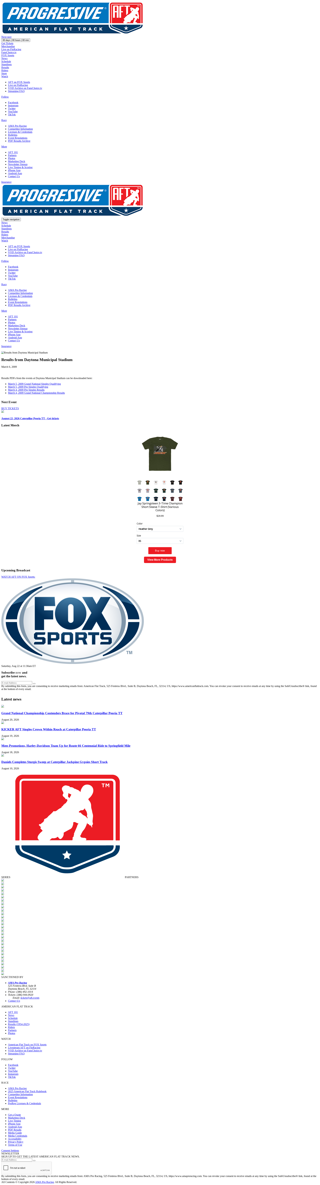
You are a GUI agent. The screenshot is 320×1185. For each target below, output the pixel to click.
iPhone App (14, 170)
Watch (4, 76)
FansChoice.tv (8, 52)
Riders (4, 70)
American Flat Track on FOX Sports (27, 1044)
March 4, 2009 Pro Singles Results (26, 389)
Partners (12, 155)
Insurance (6, 182)
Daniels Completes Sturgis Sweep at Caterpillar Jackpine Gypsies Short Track (54, 762)
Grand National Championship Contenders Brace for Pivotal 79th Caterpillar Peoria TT (61, 713)
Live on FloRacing (11, 49)
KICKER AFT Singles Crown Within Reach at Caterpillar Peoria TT (48, 729)
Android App (15, 173)
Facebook (13, 102)
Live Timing (14, 1120)
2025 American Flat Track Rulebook (27, 1091)
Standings (6, 64)
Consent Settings (10, 1150)
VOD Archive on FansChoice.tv (25, 88)
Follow (5, 96)
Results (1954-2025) (19, 1024)
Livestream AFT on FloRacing (24, 1047)
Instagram (13, 105)
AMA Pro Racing (17, 125)
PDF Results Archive (19, 141)
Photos (11, 158)
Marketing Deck (16, 161)
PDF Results (14, 1129)
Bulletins (12, 134)
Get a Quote (14, 1114)
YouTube (13, 111)
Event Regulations (17, 137)
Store (4, 73)
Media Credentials (17, 1135)
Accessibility (15, 1138)
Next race (6, 36)
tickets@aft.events (29, 997)
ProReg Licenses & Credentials (24, 1103)
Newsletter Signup (18, 164)
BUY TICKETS (10, 408)
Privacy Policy (15, 1141)
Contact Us (14, 176)
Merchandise (8, 46)
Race (4, 120)
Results (5, 67)
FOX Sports (7, 55)
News (4, 58)
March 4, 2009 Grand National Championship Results (36, 392)
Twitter (12, 108)
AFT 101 (13, 152)
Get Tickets (7, 43)
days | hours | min (16, 40)
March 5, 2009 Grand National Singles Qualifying (34, 383)
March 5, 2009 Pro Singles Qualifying (28, 386)
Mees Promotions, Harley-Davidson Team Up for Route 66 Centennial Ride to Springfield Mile (65, 745)
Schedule (6, 61)
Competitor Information (20, 128)
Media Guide (15, 1132)
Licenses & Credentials (20, 131)
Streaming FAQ (16, 91)
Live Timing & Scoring (20, 167)
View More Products (160, 559)
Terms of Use (15, 1144)
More (4, 146)
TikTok (12, 114)
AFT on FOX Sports (19, 82)
